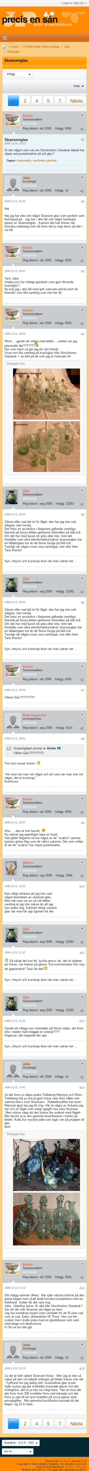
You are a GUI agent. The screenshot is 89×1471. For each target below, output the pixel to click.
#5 (82, 514)
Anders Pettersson (76, 1466)
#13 (82, 1087)
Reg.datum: (31, 128)
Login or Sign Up (73, 3)
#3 (82, 271)
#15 (82, 1368)
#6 (82, 602)
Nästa (76, 100)
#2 (82, 201)
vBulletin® (65, 1461)
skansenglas (24, 160)
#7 (82, 690)
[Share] (81, 129)
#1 (82, 139)
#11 (82, 953)
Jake (26, 178)
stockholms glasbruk (45, 160)
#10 (82, 886)
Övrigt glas (13, 51)
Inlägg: (59, 128)
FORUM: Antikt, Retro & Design (41, 46)
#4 (82, 334)
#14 (82, 1288)
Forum (15, 46)
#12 (82, 1021)
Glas (67, 46)
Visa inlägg (59, 748)
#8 (82, 739)
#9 (82, 823)
